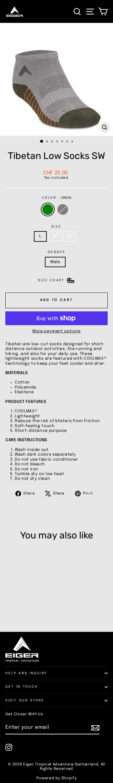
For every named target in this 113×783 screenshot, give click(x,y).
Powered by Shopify (56, 778)
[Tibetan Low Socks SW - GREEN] (9, 611)
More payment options (56, 331)
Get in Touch (21, 686)
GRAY (62, 209)
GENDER (57, 252)
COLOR (56, 197)
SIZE (56, 226)
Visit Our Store (24, 700)
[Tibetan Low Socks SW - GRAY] (16, 611)
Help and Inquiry (26, 673)
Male (55, 262)
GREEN (47, 209)
